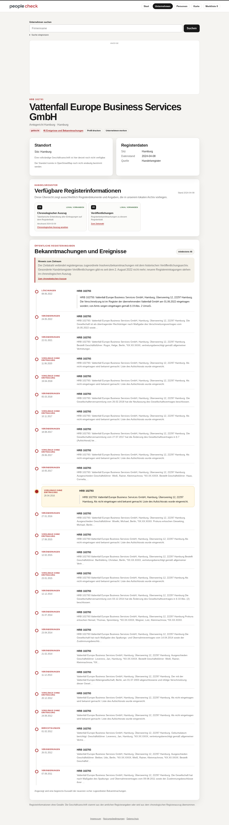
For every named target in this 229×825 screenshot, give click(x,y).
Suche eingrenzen (40, 35)
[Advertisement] (114, 68)
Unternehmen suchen (40, 22)
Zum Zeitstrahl (97, 224)
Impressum (95, 818)
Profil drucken (94, 130)
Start (146, 6)
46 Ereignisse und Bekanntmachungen (63, 130)
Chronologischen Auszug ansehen (52, 227)
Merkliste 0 (212, 6)
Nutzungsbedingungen (114, 818)
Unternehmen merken (116, 130)
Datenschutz (133, 818)
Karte (196, 6)
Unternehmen (162, 6)
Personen (182, 6)
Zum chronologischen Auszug (52, 279)
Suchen (192, 28)
